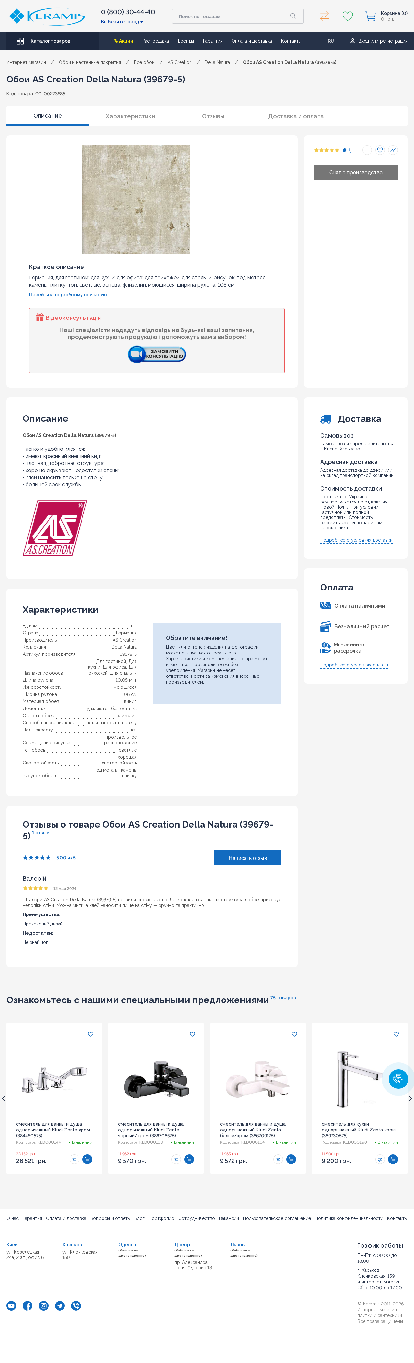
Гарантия (213, 41)
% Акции (123, 41)
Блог (140, 1218)
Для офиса (114, 667)
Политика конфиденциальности (349, 1218)
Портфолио (161, 1218)
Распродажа (155, 41)
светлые (128, 749)
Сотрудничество (196, 1218)
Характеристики (130, 116)
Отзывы (213, 116)
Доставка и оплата (296, 116)
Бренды (186, 41)
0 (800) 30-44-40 (128, 12)
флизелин (126, 715)
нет (133, 729)
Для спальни (123, 673)
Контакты (291, 41)
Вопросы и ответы (110, 1218)
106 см (129, 694)
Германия (126, 632)
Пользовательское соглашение (277, 1218)
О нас (12, 1218)
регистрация (394, 41)
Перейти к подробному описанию (68, 294)
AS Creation (125, 640)
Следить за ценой (393, 150)
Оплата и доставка (252, 41)
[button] (398, 1079)
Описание (47, 115)
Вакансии (229, 1218)
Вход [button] (363, 41)
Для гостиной (111, 661)
